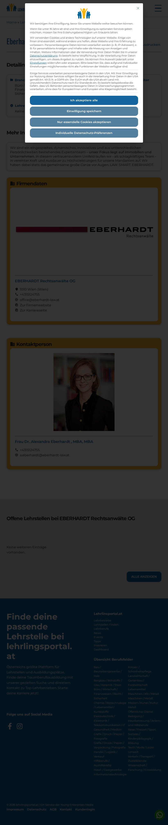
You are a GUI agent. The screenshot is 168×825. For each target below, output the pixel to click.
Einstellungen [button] (38, 62)
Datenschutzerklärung (44, 55)
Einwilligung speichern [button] (84, 111)
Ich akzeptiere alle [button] (84, 100)
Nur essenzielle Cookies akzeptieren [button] (84, 122)
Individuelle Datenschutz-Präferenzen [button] (84, 133)
